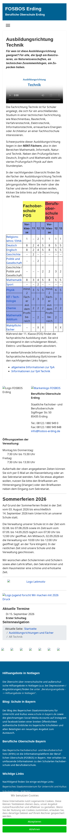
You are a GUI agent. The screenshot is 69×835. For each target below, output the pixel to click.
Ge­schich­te (13, 254)
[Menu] (8, 25)
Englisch (11, 250)
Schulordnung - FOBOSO (16, 791)
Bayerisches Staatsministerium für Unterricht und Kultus (34, 786)
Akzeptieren (34, 821)
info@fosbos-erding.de (45, 431)
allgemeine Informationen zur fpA (32, 367)
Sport (9, 284)
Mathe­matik (14, 280)
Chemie (11, 308)
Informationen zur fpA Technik (30, 371)
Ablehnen (34, 829)
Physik (10, 290)
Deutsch (11, 245)
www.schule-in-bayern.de (42, 714)
